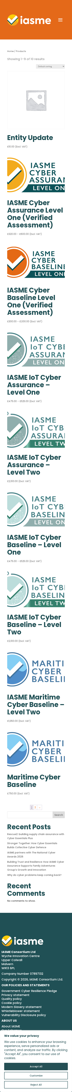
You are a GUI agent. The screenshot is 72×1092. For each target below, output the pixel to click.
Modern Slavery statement (22, 1007)
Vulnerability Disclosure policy (24, 1015)
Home (10, 51)
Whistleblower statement (21, 1011)
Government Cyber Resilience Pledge (29, 991)
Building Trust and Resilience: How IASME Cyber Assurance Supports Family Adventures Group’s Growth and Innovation (35, 866)
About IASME (11, 1026)
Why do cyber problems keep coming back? (34, 875)
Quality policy (12, 999)
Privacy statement (15, 995)
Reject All (36, 1084)
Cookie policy (12, 1003)
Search (58, 815)
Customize (36, 1075)
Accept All (36, 1066)
